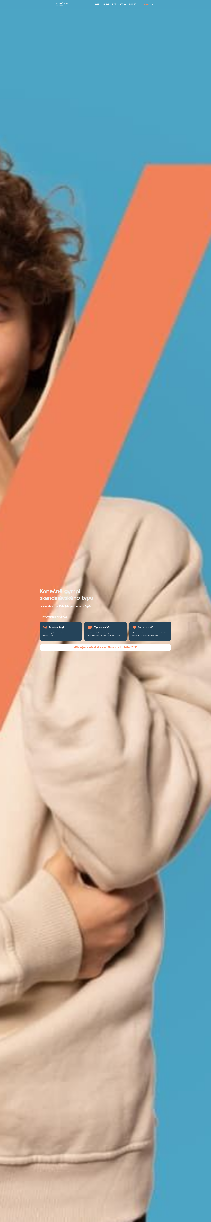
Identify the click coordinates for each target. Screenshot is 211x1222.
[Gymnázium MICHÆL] (61, 4)
